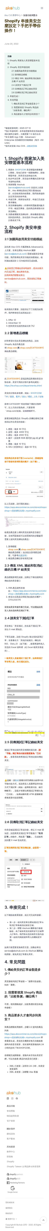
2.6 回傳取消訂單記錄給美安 (24, 92)
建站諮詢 (11, 1133)
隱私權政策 (10, 1202)
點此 (17, 780)
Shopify (10, 1161)
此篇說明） (23, 555)
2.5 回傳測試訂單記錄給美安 (24, 88)
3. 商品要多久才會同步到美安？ (26, 114)
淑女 (24, 396)
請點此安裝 (32, 146)
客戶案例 (11, 1138)
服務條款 (9, 1208)
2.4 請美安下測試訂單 (21, 85)
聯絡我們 (9, 1213)
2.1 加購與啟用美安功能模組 (24, 71)
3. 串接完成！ (14, 96)
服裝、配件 (15, 396)
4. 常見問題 (13, 100)
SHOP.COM (20, 169)
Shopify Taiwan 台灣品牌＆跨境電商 (23, 1166)
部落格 (10, 1156)
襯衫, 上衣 (32, 396)
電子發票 (11, 1121)
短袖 (41, 396)
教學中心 (11, 1151)
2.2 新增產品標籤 (19, 74)
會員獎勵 (11, 1111)
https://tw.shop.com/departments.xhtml (23, 385)
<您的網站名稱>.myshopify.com (25, 510)
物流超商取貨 (13, 1116)
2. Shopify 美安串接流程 (19, 67)
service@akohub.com (19, 187)
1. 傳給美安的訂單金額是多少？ (26, 103)
